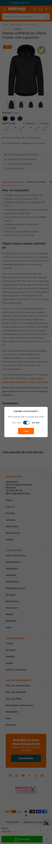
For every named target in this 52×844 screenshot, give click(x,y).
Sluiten (26, 431)
